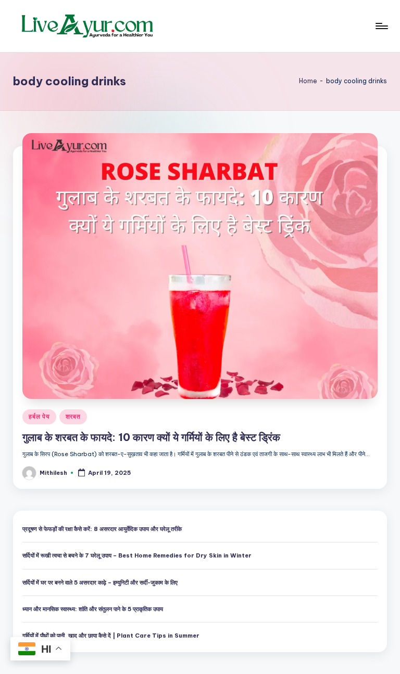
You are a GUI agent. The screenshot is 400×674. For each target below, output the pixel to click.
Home (308, 81)
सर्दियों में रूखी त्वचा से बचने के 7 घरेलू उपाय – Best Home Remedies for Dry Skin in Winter (137, 555)
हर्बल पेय (39, 416)
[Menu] (381, 26)
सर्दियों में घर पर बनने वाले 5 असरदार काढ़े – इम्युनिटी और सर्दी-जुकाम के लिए (100, 582)
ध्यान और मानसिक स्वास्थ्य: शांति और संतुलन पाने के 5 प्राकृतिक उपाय (92, 609)
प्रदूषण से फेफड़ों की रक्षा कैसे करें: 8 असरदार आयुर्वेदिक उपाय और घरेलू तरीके (102, 529)
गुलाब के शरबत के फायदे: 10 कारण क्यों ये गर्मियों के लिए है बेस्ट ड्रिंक (151, 437)
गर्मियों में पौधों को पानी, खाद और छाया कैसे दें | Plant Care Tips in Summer (110, 635)
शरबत (73, 416)
